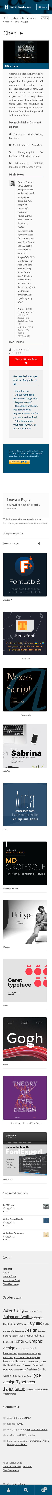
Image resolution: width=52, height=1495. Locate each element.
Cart (40, 1488)
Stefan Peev (10, 1375)
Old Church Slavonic (12, 1365)
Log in (6, 1272)
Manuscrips (8, 1361)
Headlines (22, 1354)
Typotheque (31, 1389)
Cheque (21, 318)
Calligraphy (16, 1323)
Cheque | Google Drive (26, 359)
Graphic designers (22, 1349)
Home (9, 18)
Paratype (8, 1369)
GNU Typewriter (27, 1435)
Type (29, 1376)
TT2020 (19, 1423)
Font (42, 1336)
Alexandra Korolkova (32, 1311)
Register (7, 1269)
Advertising (13, 1310)
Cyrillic (36, 1323)
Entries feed (9, 1276)
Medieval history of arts (36, 1361)
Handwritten (10, 1353)
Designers (42, 1331)
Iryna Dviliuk (19, 1357)
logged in (25, 504)
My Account (8, 1490)
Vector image (9, 1393)
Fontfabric (8, 1342)
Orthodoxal (38, 1365)
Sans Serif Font (20, 1370)
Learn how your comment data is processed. (25, 523)
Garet (25, 321)
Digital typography (10, 1336)
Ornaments (27, 1365)
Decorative (19, 1331)
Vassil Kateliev (42, 1389)
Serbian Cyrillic (36, 1369)
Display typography (29, 1335)
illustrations (31, 1353)
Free (26, 1342)
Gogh (20, 321)
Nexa (27, 318)
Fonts (19, 1341)
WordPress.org (11, 1284)
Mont (26, 315)
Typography (14, 1388)
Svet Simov (22, 1376)
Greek (33, 1348)
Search (26, 1490)
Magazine (35, 1358)
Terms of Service (12, 1466)
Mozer (20, 315)
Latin (28, 1357)
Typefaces (25, 1381)
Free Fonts (19, 18)
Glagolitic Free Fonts (37, 1429)
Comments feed (11, 1280)
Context (25, 1324)
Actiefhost (20, 1484)
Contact (27, 1418)
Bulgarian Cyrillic (17, 1316)
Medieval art (20, 1361)
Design (31, 1330)
